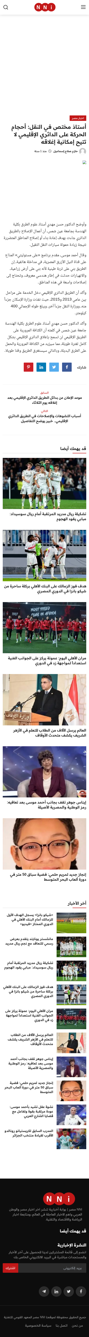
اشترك (10, 1268)
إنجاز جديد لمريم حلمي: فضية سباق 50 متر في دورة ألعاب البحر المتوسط (48, 877)
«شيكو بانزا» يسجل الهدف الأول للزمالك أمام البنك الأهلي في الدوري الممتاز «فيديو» (30, 919)
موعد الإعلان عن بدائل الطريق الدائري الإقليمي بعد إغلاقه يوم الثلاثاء (44, 400)
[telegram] (44, 1291)
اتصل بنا (62, 1325)
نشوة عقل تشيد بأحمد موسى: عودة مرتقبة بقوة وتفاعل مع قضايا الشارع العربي (31, 1111)
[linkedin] (56, 1291)
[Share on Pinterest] (28, 367)
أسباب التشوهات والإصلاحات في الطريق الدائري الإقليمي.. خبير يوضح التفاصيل (44, 418)
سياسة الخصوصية (38, 1325)
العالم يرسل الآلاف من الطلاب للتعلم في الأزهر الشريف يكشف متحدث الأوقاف (49, 732)
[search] (5, 7)
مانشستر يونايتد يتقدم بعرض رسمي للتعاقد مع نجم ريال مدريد (29, 941)
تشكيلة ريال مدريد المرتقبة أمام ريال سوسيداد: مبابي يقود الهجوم (48, 516)
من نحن (77, 1325)
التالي (44, 411)
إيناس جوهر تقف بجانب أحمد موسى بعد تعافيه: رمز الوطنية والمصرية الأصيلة (46, 804)
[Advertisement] (44, 69)
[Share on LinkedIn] (41, 367)
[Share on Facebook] (67, 367)
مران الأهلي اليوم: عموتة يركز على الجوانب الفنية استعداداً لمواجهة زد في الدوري (47, 660)
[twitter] (68, 1291)
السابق (44, 392)
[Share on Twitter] (54, 367)
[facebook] (81, 1291)
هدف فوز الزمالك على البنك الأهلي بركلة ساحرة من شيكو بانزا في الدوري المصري (45, 588)
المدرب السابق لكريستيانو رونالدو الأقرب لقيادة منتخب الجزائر (29, 1133)
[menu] (83, 7)
